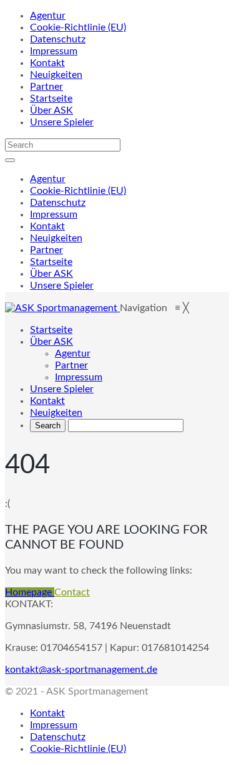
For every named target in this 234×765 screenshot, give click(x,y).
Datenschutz (57, 39)
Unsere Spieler (62, 122)
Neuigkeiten (56, 75)
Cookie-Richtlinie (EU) (78, 27)
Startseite (51, 98)
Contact (72, 592)
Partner (46, 87)
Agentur (48, 16)
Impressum (53, 51)
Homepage (29, 592)
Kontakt (47, 63)
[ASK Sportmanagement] (62, 308)
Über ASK (51, 110)
